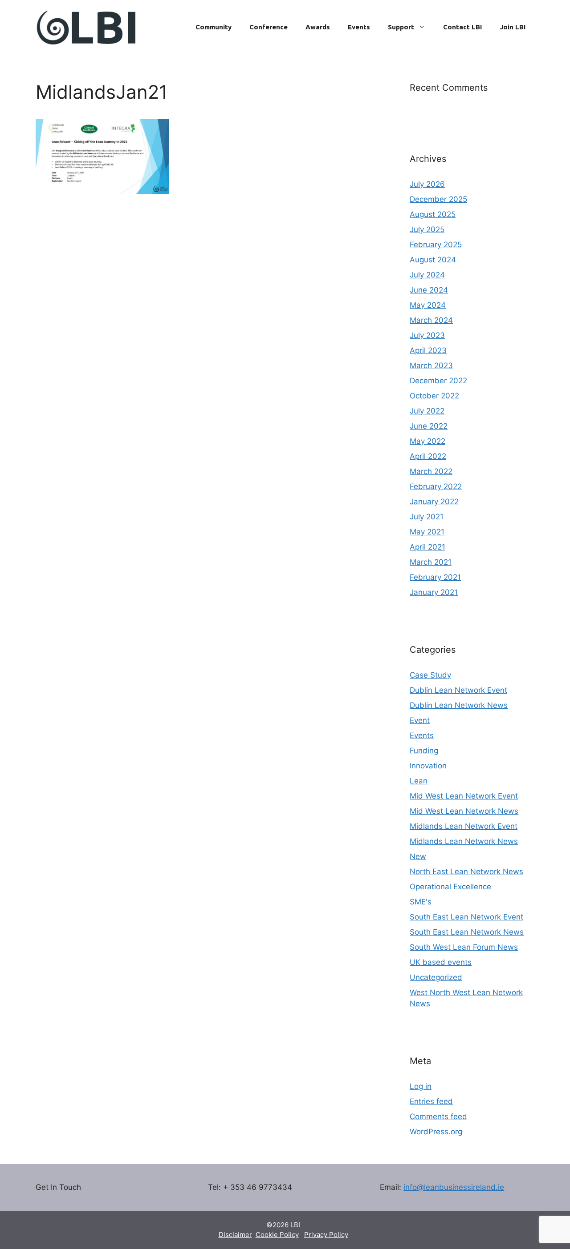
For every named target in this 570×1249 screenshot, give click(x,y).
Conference (268, 27)
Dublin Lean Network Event (458, 690)
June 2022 (429, 426)
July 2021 (427, 516)
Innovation (428, 765)
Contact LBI (462, 27)
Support (401, 27)
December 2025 (438, 199)
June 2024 (429, 289)
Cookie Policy (277, 1234)
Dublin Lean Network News (459, 705)
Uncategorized (436, 977)
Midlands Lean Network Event (463, 826)
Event (420, 720)
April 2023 (428, 350)
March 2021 (431, 562)
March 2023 (431, 365)
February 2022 (436, 486)
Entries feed (431, 1101)
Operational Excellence (450, 886)
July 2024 (427, 274)
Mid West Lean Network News (464, 811)
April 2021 (427, 546)
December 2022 (438, 380)
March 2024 (431, 320)
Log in (421, 1086)
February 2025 (436, 244)
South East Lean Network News (467, 932)
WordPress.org (436, 1131)
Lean (419, 780)
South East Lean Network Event (466, 916)
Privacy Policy (326, 1234)
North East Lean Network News (466, 871)
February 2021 (435, 577)
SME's (421, 901)
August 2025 (433, 214)
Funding (424, 750)
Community (213, 27)
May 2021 (427, 531)
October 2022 (434, 395)
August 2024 (433, 259)
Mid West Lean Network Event (464, 795)
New (418, 856)
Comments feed (438, 1116)
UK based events (441, 962)
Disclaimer (235, 1234)
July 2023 (427, 335)
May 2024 (428, 305)
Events (359, 27)
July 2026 (427, 184)
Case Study (430, 675)
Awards (317, 27)
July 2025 (427, 229)
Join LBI (512, 27)
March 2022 (431, 471)
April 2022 (428, 456)
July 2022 (427, 410)
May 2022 (427, 441)
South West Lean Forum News (464, 947)
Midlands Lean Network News (464, 841)
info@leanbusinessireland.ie (453, 1187)
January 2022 (434, 501)
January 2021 (434, 592)
